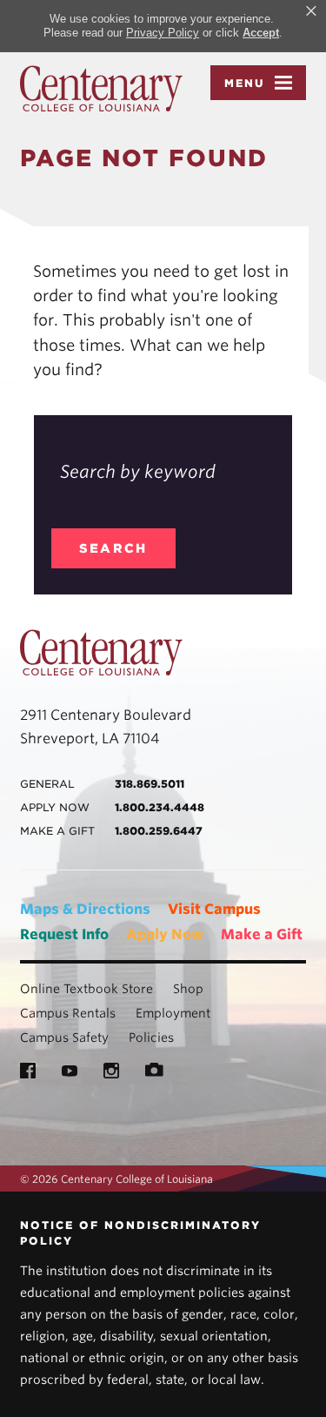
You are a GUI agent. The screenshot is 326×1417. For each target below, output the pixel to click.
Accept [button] (261, 32)
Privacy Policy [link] (162, 32)
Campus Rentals (68, 1013)
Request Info (64, 934)
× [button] (311, 11)
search (113, 548)
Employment (173, 1013)
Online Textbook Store (86, 989)
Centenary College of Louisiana (101, 88)
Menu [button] (244, 83)
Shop (188, 989)
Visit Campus (214, 909)
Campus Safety (64, 1037)
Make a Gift (262, 934)
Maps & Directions (85, 909)
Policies (151, 1037)
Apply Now (164, 934)
